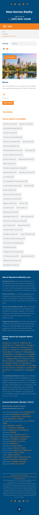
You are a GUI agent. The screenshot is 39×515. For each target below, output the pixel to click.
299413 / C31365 (20, 448)
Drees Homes (9, 159)
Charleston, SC (7, 345)
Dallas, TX (5, 347)
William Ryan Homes (12, 261)
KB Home (29, 186)
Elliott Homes (9, 164)
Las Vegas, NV (20, 354)
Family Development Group (15, 168)
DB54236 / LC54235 (14, 426)
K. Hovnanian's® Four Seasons (15, 181)
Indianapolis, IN (29, 352)
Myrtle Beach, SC (20, 356)
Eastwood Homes (26, 159)
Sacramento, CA (8, 365)
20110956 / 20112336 (19, 462)
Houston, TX (18, 352)
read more (8, 103)
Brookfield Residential (12, 128)
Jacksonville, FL (8, 354)
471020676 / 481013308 (15, 428)
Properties (5, 34)
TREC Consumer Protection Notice (12, 477)
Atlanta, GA (6, 343)
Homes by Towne (27, 172)
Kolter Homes (9, 190)
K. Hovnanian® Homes (12, 186)
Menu (7, 26)
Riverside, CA (27, 363)
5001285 (13, 432)
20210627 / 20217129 (17, 441)
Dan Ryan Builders (11, 146)
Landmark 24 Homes (12, 199)
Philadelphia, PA (22, 361)
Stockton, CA (7, 370)
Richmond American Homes (15, 221)
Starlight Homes (10, 234)
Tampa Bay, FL (18, 370)
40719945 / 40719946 (19, 439)
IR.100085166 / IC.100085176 (20, 414)
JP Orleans (8, 177)
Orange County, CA (13, 359)
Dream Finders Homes (13, 155)
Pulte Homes (27, 216)
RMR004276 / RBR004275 (22, 450)
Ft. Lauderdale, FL (26, 350)
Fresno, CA (15, 350)
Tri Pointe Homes (11, 256)
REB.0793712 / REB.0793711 (21, 417)
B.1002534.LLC (14, 444)
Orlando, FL (25, 359)
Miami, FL (9, 356)
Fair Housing (24, 475)
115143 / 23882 (19, 453)
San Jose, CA (10, 368)
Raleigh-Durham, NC (13, 363)
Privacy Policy (16, 475)
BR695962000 (30, 412)
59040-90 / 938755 (17, 464)
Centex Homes (10, 133)
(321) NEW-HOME (21, 19)
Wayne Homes (28, 256)
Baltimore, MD (26, 343)
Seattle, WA (31, 368)
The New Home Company (14, 238)
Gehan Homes (9, 172)
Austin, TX (15, 343)
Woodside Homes (11, 265)
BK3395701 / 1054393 (15, 419)
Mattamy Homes (10, 212)
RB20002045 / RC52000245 (18, 430)
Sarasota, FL (21, 368)
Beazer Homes (26, 124)
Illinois (5, 82)
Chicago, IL (30, 345)
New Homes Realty (19, 12)
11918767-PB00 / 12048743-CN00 (19, 457)
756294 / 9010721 (13, 455)
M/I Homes (21, 208)
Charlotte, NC (20, 345)
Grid (3, 49)
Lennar (23, 203)
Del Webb (30, 150)
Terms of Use (33, 473)
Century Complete (11, 142)
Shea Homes (24, 225)
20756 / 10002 (17, 446)
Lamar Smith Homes (12, 194)
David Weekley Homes (12, 150)
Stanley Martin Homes (12, 230)
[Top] (19, 509)
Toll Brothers (9, 247)
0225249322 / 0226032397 (18, 459)
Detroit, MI (24, 347)
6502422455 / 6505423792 (20, 437)
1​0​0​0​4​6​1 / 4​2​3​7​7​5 (20, 435)
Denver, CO (15, 347)
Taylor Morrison (27, 234)
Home (4, 32)
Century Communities (12, 137)
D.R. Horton (28, 142)
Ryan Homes (9, 225)
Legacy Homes (10, 203)
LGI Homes (8, 208)
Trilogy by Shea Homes (13, 252)
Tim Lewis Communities (13, 243)
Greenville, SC (7, 352)
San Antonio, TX (21, 365)
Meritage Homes (10, 216)
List (7, 49)
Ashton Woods (10, 124)
